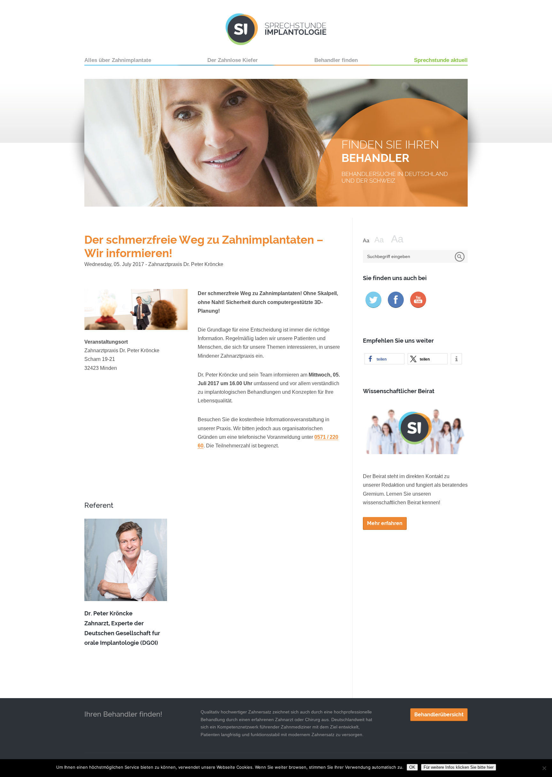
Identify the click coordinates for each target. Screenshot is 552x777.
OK (412, 767)
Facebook (396, 300)
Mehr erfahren (384, 523)
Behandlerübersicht (439, 715)
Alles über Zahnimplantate (117, 60)
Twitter (373, 300)
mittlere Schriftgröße (382, 239)
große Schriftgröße (401, 239)
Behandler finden (336, 60)
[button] (384, 358)
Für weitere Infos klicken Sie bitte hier (459, 767)
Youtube (418, 300)
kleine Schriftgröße (368, 241)
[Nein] (544, 768)
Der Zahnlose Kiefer (232, 60)
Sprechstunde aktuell (441, 60)
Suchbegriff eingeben (388, 256)
